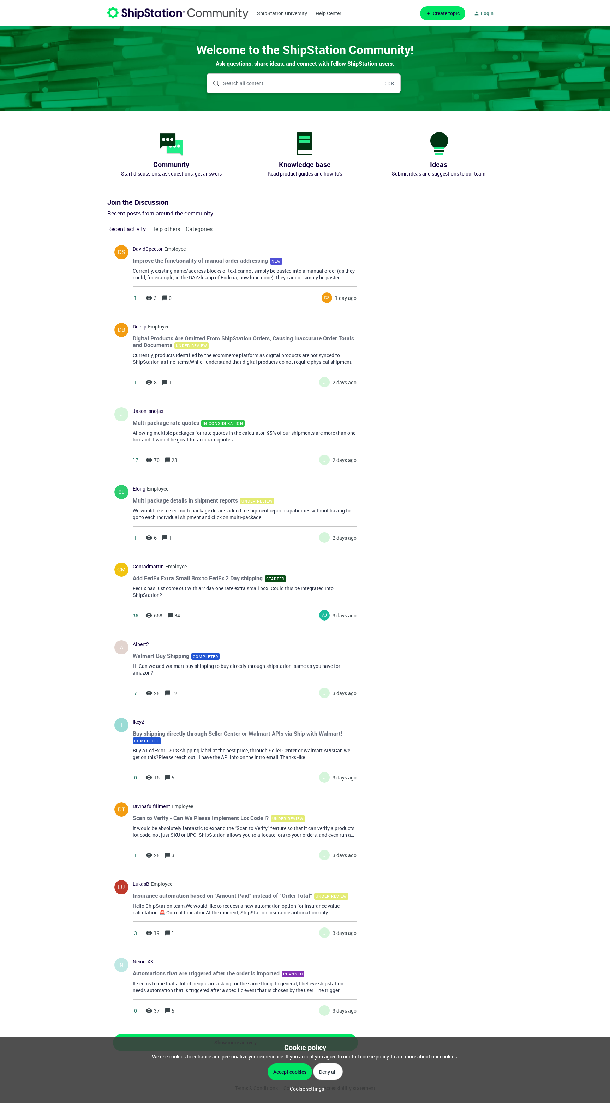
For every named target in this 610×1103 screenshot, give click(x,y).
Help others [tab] (165, 229)
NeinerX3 (143, 961)
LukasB (141, 884)
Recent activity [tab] (126, 229)
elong (139, 488)
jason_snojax (148, 411)
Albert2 (141, 644)
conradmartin (148, 566)
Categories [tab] (199, 229)
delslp (139, 326)
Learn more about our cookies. (424, 1056)
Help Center (328, 13)
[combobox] (304, 83)
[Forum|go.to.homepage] (178, 13)
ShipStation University (282, 13)
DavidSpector (148, 249)
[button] (305, 1088)
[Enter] (213, 83)
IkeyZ (138, 721)
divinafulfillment (151, 806)
